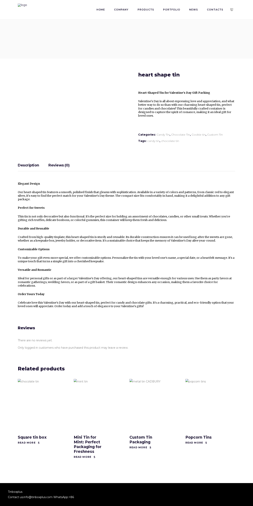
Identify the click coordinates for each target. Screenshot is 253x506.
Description (28, 165)
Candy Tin (163, 134)
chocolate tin (170, 141)
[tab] (33, 165)
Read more (27, 442)
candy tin (153, 141)
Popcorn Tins (198, 437)
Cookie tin (199, 134)
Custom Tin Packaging (140, 439)
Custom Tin (215, 134)
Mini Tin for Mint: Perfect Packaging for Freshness (87, 444)
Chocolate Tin (180, 134)
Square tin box (32, 437)
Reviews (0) (58, 165)
